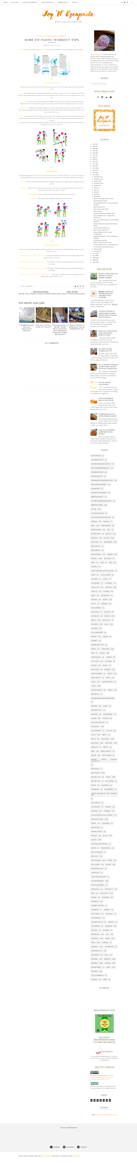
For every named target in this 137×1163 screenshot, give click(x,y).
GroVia (105, 665)
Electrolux (95, 616)
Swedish (111, 922)
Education (95, 612)
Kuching (105, 718)
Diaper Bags (105, 595)
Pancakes (94, 811)
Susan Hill (109, 914)
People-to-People (97, 819)
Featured (94, 628)
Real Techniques (97, 852)
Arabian (106, 521)
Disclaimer (76, 1156)
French (93, 649)
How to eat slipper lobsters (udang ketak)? (107, 432)
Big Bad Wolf (95, 534)
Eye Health (106, 620)
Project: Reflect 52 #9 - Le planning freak (106, 244)
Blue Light (95, 542)
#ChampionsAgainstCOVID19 (101, 464)
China (93, 575)
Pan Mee (108, 807)
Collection (95, 587)
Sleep (93, 893)
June (95, 190)
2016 (94, 166)
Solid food (104, 893)
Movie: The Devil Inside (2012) (102, 242)
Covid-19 (94, 591)
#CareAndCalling (97, 460)
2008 (94, 260)
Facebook (94, 624)
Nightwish (105, 785)
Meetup (105, 747)
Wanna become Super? (101, 201)
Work (108, 967)
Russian (108, 864)
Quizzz (105, 835)
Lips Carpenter (96, 730)
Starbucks (94, 901)
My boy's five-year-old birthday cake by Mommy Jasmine (108, 276)
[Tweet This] (75, 286)
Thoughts (94, 938)
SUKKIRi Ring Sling (97, 868)
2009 (94, 258)
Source (51, 167)
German (109, 657)
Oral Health (95, 803)
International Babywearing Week (102, 698)
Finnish (105, 636)
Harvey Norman (96, 673)
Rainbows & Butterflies (99, 844)
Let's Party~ (95, 726)
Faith (106, 624)
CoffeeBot (108, 583)
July (95, 188)
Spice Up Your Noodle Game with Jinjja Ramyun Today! (108, 333)
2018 (94, 161)
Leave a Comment (26, 286)
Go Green (108, 661)
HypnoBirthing (107, 682)
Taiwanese (108, 926)
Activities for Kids (97, 513)
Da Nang (106, 591)
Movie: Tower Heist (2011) (101, 230)
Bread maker (95, 550)
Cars (110, 562)
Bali (108, 529)
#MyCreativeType (97, 476)
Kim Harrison (107, 714)
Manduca (94, 747)
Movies (108, 777)
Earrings (104, 603)
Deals (93, 595)
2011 (94, 253)
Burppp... (94, 558)
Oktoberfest (108, 789)
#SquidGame (95, 488)
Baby (93, 525)
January (96, 251)
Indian (110, 690)
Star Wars (105, 897)
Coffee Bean (95, 583)
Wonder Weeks (96, 967)
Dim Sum (94, 599)
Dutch (93, 603)
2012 (94, 174)
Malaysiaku (105, 739)
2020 (94, 157)
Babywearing (106, 525)
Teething (94, 930)
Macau (93, 739)
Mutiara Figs (95, 781)
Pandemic (107, 811)
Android (94, 521)
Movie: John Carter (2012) (101, 209)
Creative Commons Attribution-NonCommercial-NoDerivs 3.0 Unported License (101, 1077)
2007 (94, 262)
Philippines (105, 823)
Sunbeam (107, 909)
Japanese (94, 706)
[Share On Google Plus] (80, 286)
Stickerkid (94, 909)
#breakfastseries (97, 505)
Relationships (96, 860)
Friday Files (105, 649)
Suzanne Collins (97, 922)
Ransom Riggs (105, 848)
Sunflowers (95, 914)
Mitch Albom (106, 755)
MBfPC (104, 735)
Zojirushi (94, 979)
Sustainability (96, 918)
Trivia (93, 942)
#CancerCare (95, 455)
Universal (94, 946)
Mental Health (106, 751)
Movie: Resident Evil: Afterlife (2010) (104, 213)
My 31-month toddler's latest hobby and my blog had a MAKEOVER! (108, 367)
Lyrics (93, 735)
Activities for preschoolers (101, 517)
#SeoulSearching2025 (98, 484)
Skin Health (109, 889)
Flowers (94, 640)
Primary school (96, 831)
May (95, 192)
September (97, 183)
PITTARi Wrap (95, 807)
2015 (94, 168)
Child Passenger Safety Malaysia (102, 571)
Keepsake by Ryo (96, 710)
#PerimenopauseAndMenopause (102, 480)
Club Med (94, 579)
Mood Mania (95, 773)
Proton (94, 835)
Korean (93, 718)
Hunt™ (93, 682)
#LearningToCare (97, 472)
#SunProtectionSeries (99, 492)
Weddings (94, 959)
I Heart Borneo (96, 690)
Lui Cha (109, 730)
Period (93, 823)
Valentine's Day (96, 951)
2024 (94, 148)
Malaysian (94, 743)
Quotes (93, 840)
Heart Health (95, 677)
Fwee (92, 653)
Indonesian (95, 694)
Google (94, 665)
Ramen (93, 848)
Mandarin (108, 743)
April (95, 194)
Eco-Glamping (96, 608)
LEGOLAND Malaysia (97, 722)
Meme (93, 751)
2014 (94, 170)
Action (93, 509)
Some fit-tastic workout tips (102, 228)
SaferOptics (95, 872)
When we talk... (98, 211)
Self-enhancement (97, 881)
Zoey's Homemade (97, 975)
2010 (94, 255)
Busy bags (107, 558)
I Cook (93, 686)
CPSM (102, 562)
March (96, 196)
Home (108, 677)
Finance (94, 636)
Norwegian (95, 789)
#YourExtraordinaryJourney (101, 501)
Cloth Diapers (106, 575)
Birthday (94, 538)
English (107, 616)
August (96, 185)
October (96, 181)
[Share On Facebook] (77, 286)
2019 (94, 159)
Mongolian (95, 769)
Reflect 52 (94, 856)
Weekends (94, 963)
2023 (94, 151)
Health (109, 673)
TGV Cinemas (95, 926)
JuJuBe (105, 706)
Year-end (94, 971)
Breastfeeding (96, 554)
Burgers (110, 554)
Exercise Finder (44, 49)
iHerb (105, 979)
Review (110, 860)
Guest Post (95, 669)
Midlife (93, 755)
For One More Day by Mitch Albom (104, 247)
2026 (94, 144)
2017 (94, 164)
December (97, 177)
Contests (108, 587)
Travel (107, 938)
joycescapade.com (96, 54)
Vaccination (109, 946)
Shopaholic (95, 889)
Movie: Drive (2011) (99, 207)
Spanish (93, 897)
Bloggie (106, 538)
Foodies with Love (97, 645)
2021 (94, 155)
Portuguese (95, 827)
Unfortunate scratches (100, 240)
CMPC (93, 562)
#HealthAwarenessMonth (100, 468)
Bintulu (108, 534)
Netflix (93, 785)
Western (107, 963)
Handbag (107, 669)
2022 (94, 153)
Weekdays (107, 959)
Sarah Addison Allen (98, 877)
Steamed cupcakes (97, 905)
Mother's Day (95, 777)
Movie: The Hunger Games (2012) (103, 198)
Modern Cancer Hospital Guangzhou (104, 760)
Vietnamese (95, 955)
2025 (94, 146)
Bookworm (108, 542)
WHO (106, 955)
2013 (94, 172)
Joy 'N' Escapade (47, 1156)
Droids (105, 599)
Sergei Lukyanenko (97, 885)
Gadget (102, 653)
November (97, 179)
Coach (105, 579)
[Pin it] (83, 286)
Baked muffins (96, 529)
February (97, 249)
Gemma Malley (96, 657)
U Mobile (105, 942)
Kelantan (94, 714)
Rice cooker (95, 864)
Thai (107, 934)
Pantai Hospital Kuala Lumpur (101, 815)
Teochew (106, 930)
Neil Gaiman (109, 781)
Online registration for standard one (104, 794)
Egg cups (107, 612)
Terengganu (95, 934)
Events (93, 620)
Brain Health (95, 546)
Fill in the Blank (97, 632)
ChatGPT (94, 566)
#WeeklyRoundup (97, 497)
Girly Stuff (95, 661)
